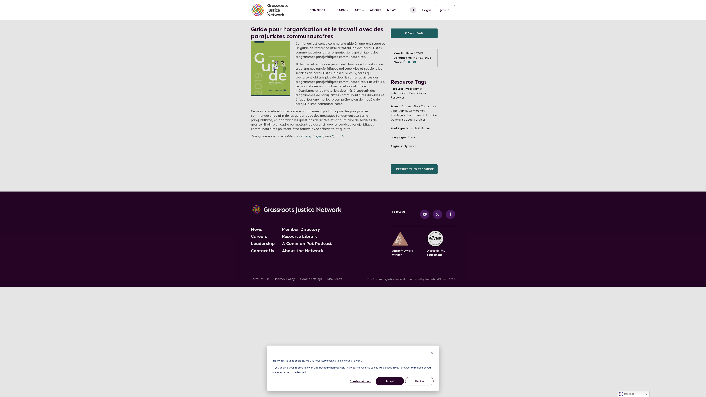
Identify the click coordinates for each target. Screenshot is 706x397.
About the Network (302, 250)
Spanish (337, 136)
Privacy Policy (285, 279)
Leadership (263, 243)
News (392, 10)
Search (413, 10)
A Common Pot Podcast (307, 243)
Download (414, 33)
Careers (259, 236)
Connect (317, 10)
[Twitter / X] (437, 214)
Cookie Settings (311, 279)
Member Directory (301, 229)
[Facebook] (450, 214)
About (375, 10)
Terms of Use (260, 279)
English (317, 136)
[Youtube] (424, 214)
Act (357, 10)
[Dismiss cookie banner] (432, 353)
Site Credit (335, 279)
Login (426, 10)
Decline (419, 381)
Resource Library (300, 236)
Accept (390, 381)
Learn (340, 10)
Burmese (303, 136)
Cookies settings (360, 381)
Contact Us (262, 250)
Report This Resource (415, 169)
